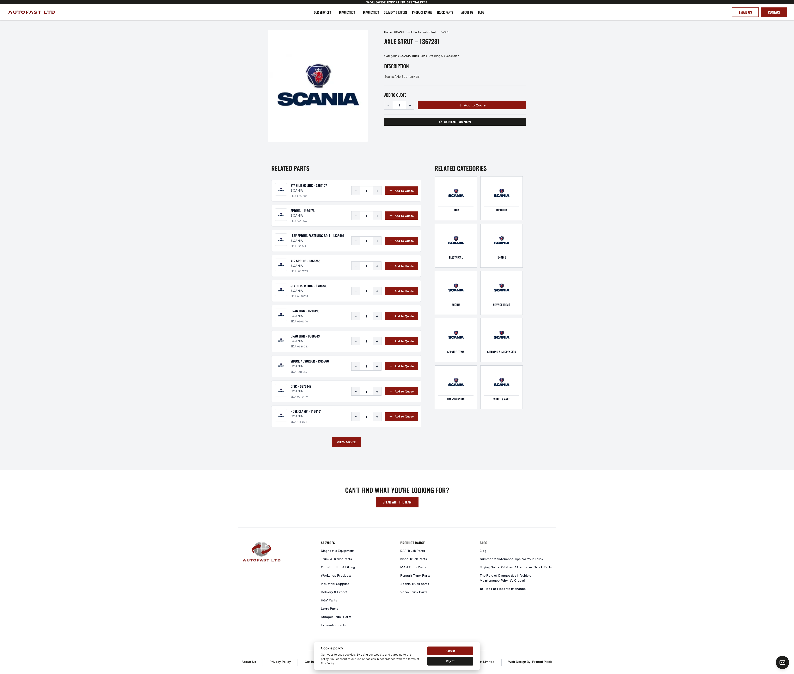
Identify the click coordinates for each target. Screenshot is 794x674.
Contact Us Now (457, 122)
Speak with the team (397, 502)
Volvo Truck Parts (413, 592)
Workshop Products (336, 575)
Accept (450, 650)
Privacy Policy (280, 661)
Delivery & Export (395, 12)
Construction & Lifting (338, 567)
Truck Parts (445, 12)
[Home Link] (85, 12)
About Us (467, 12)
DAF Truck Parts (412, 550)
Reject (450, 661)
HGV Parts (329, 600)
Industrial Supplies (335, 584)
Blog (481, 12)
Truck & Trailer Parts (336, 559)
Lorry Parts (329, 608)
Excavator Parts (333, 625)
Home (388, 32)
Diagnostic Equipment (337, 550)
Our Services (322, 12)
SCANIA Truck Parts (407, 32)
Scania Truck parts (414, 584)
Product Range (422, 12)
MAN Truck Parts (413, 567)
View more (346, 442)
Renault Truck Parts (415, 575)
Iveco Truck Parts (413, 559)
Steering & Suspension (443, 55)
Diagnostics (347, 12)
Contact (774, 12)
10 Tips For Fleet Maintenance (503, 588)
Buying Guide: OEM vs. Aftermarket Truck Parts (516, 567)
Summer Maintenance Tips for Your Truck (511, 559)
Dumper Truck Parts (336, 617)
